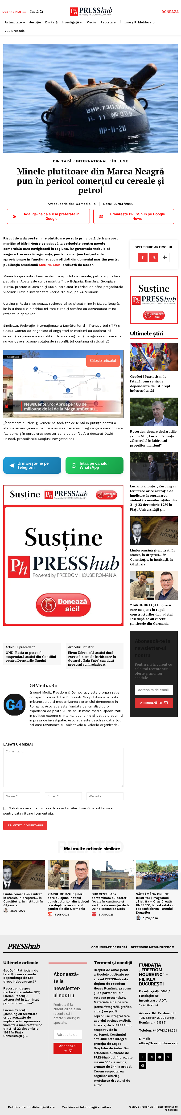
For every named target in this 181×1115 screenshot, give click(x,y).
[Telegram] (159, 1057)
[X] (153, 257)
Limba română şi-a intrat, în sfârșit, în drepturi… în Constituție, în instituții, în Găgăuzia (152, 557)
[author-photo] (6, 910)
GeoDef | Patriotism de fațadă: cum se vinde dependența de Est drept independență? (150, 383)
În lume (120, 161)
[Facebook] (143, 257)
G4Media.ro (86, 204)
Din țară (62, 161)
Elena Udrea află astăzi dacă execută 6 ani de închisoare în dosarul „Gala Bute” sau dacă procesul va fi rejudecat (92, 659)
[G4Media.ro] (14, 704)
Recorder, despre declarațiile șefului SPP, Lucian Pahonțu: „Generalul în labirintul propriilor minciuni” (153, 438)
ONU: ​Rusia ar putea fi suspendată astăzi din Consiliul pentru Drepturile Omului (31, 657)
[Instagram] (151, 1057)
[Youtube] (142, 1065)
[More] (165, 257)
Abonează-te (151, 703)
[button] (37, 11)
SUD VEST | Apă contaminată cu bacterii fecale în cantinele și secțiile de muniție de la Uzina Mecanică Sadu (111, 901)
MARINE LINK (50, 265)
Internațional (92, 161)
